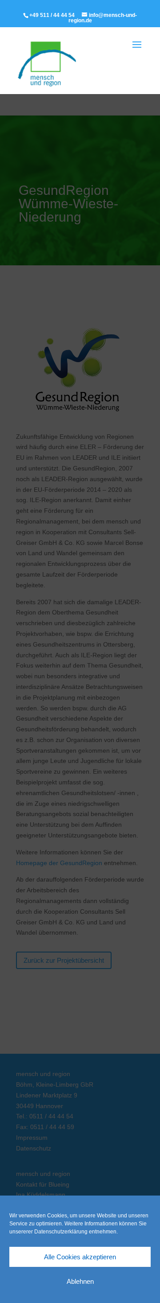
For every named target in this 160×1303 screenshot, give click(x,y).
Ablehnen (80, 1281)
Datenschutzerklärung (61, 1232)
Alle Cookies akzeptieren (80, 1257)
